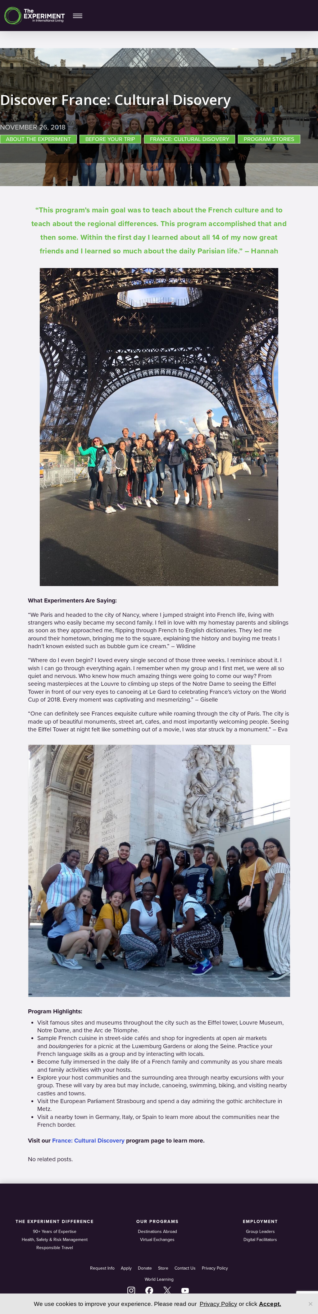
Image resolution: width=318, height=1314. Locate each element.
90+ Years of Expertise (54, 1231)
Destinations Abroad (157, 1231)
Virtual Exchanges (157, 1239)
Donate (145, 1268)
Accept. (270, 1304)
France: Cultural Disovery (189, 139)
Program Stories (269, 139)
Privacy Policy (215, 1268)
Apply (126, 1268)
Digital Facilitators (260, 1239)
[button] (77, 15)
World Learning (159, 1279)
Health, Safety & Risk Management (55, 1239)
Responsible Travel (54, 1247)
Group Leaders (260, 1231)
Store (163, 1268)
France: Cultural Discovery (88, 1140)
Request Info (102, 1268)
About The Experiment (38, 139)
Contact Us (185, 1268)
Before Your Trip (110, 139)
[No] (310, 1304)
